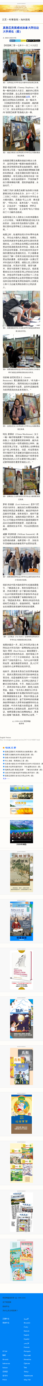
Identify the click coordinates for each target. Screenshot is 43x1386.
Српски (27, 1363)
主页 (4, 19)
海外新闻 (25, 19)
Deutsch (26, 1331)
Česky (26, 1327)
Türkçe (26, 1371)
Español (26, 1339)
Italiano (5, 1367)
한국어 (5, 1375)
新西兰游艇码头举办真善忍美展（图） (20, 755)
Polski (5, 1380)
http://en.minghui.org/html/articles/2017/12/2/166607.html (20, 740)
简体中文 (6, 1323)
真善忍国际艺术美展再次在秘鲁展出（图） (21, 752)
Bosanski (27, 1323)
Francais (27, 1347)
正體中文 (6, 1319)
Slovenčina (27, 1359)
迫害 (28, 97)
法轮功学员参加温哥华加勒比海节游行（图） (22, 773)
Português (27, 1351)
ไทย (25, 1367)
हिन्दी (4, 1355)
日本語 (5, 1371)
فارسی (26, 1343)
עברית (5, 1351)
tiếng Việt (27, 1380)
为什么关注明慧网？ (10, 1311)
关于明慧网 (7, 1302)
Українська (28, 1375)
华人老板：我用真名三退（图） (17, 761)
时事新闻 (13, 19)
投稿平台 (6, 1306)
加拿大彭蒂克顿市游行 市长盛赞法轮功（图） (23, 767)
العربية (26, 1319)
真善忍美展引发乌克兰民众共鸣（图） (20, 776)
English (26, 1335)
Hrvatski (5, 1359)
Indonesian (6, 1363)
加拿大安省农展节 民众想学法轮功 (18, 758)
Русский (27, 1355)
